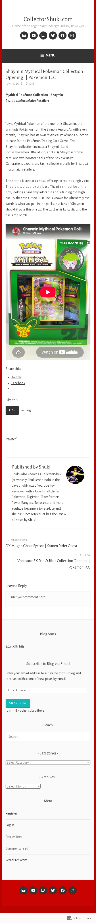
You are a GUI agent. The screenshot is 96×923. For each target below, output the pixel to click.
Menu (51, 55)
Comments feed (17, 848)
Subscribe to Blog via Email (48, 664)
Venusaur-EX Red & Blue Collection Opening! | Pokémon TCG (53, 561)
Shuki (30, 83)
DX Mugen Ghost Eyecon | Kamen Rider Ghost (41, 543)
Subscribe (18, 703)
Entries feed (14, 837)
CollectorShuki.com (48, 19)
